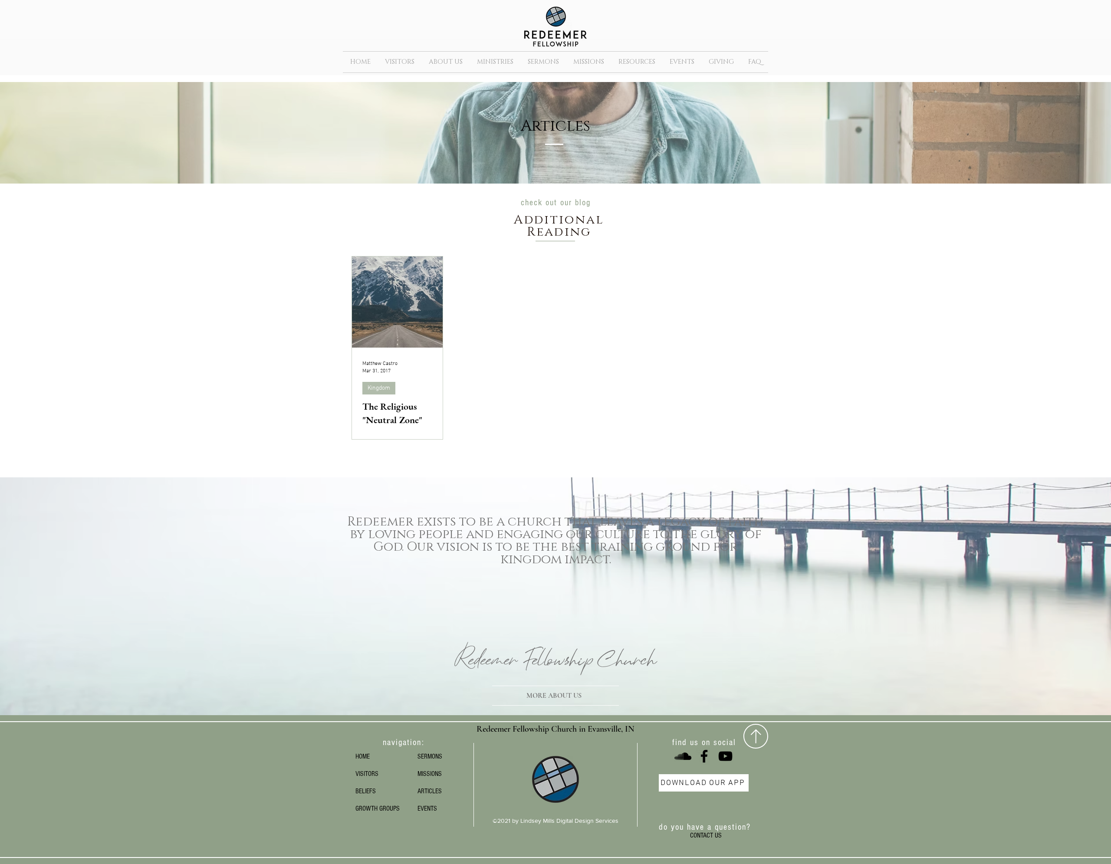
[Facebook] (704, 756)
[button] (445, 62)
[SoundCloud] (682, 756)
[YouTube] (725, 756)
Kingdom (379, 388)
